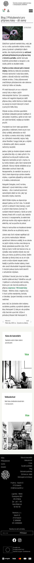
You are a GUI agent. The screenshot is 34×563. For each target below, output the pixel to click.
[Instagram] (20, 540)
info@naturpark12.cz (17, 488)
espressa (11, 288)
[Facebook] (14, 540)
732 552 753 (17, 507)
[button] (30, 10)
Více (27, 354)
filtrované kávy (21, 288)
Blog (3, 17)
